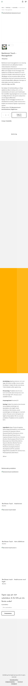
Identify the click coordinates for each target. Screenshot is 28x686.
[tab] (14, 134)
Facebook (20, 681)
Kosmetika (15, 7)
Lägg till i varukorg (19, 114)
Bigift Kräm (14, 109)
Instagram (14, 683)
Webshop (8, 7)
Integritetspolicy (10, 681)
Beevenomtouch (16, 107)
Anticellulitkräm (6, 109)
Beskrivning (14, 134)
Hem (3, 7)
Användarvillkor (14, 679)
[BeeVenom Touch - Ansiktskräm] (14, 486)
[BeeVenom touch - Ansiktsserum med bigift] (14, 562)
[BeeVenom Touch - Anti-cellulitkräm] (14, 524)
